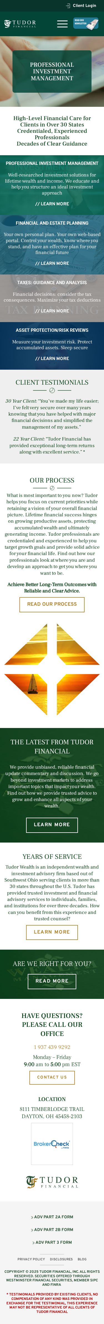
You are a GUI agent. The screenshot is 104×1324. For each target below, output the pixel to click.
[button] (62, 24)
